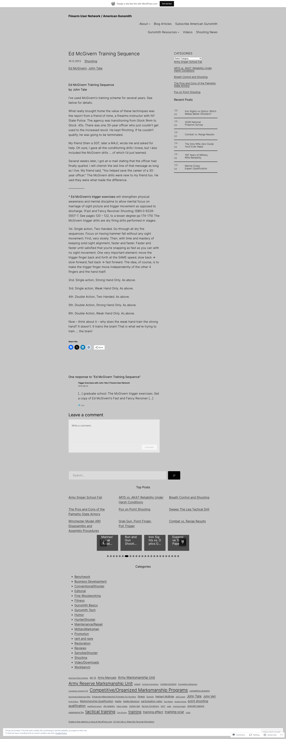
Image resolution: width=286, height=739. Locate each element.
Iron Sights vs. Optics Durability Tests (131, 540)
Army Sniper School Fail (188, 61)
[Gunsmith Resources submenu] (178, 32)
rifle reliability (109, 706)
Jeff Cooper (180, 697)
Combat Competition (150, 684)
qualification (77, 706)
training (134, 712)
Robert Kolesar (122, 706)
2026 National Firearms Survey (194, 123)
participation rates (151, 701)
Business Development (90, 581)
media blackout (131, 701)
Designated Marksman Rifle (79, 697)
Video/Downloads (86, 662)
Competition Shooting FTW (78, 691)
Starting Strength (179, 706)
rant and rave (83, 638)
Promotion (81, 634)
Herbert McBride (164, 696)
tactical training (100, 711)
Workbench (82, 667)
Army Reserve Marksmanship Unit (101, 683)
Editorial (80, 591)
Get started (167, 4)
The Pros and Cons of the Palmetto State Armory (195, 84)
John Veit (209, 696)
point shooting (198, 701)
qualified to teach (94, 706)
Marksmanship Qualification (96, 701)
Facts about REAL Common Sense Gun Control (178, 540)
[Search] (174, 475)
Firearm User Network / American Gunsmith (100, 16)
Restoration (82, 643)
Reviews (80, 648)
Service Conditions (150, 706)
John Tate (95, 68)
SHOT (163, 706)
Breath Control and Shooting (190, 76)
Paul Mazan (168, 701)
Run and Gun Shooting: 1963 (107, 540)
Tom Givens (122, 712)
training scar (174, 712)
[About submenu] (149, 24)
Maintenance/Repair (88, 624)
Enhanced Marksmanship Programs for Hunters (114, 696)
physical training (180, 702)
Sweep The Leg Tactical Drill (189, 509)
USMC (188, 713)
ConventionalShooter (89, 586)
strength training (195, 706)
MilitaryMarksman (86, 629)
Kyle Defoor (73, 701)
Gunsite (150, 696)
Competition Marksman (187, 684)
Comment (149, 447)
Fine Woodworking (87, 596)
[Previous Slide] (103, 542)
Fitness (79, 600)
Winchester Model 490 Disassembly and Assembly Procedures (85, 525)
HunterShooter (84, 619)
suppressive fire (76, 712)
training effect (153, 712)
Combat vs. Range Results (199, 134)
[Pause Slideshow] (182, 541)
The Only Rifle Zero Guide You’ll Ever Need (199, 145)
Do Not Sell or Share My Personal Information (133, 722)
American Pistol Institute (78, 678)
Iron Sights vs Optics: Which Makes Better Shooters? (200, 112)
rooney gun (134, 706)
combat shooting (168, 684)
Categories (183, 53)
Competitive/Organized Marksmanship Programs (139, 690)
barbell (137, 684)
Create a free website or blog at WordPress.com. (90, 722)
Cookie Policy (61, 733)
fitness (141, 696)
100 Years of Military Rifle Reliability (196, 156)
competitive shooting (199, 690)
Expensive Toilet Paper (155, 540)
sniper (169, 706)
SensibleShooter (86, 653)
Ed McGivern (78, 68)
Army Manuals (107, 677)
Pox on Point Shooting (187, 92)
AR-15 (93, 677)
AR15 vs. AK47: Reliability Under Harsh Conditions (193, 69)
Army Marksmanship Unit (136, 677)
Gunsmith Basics (86, 605)
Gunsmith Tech (85, 610)
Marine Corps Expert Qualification (196, 167)
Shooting (90, 61)
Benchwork (82, 576)
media (118, 701)
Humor (79, 615)
